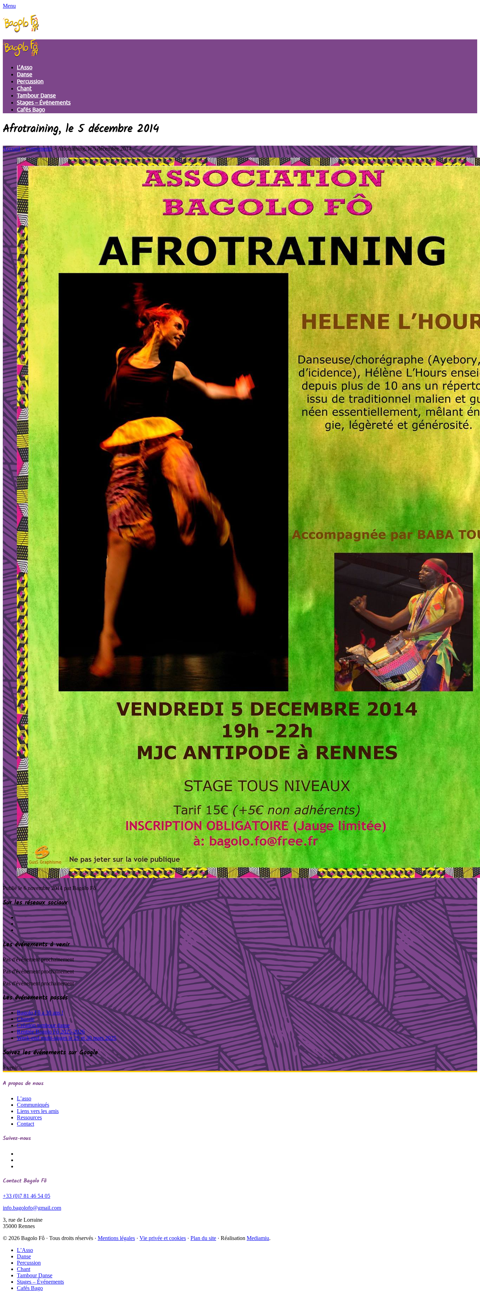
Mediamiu (258, 1238)
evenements (39, 149)
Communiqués (33, 1105)
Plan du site (203, 1238)
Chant (24, 88)
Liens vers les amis (38, 1111)
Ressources (29, 1117)
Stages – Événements (44, 102)
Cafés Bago (31, 109)
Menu (9, 6)
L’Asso (24, 67)
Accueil (11, 149)
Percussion (30, 81)
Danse (24, 74)
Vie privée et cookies (163, 1238)
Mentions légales (116, 1238)
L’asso (24, 1098)
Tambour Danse (36, 95)
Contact (25, 1124)
